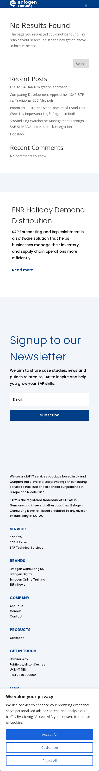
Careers (16, 611)
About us (16, 606)
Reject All (49, 760)
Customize (49, 747)
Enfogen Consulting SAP (27, 569)
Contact (16, 616)
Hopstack (17, 134)
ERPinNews (17, 584)
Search (81, 63)
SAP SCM (16, 537)
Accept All (49, 734)
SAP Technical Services (26, 548)
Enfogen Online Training (27, 579)
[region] (49, 729)
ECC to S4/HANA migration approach (38, 87)
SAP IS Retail (18, 542)
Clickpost (17, 638)
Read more (22, 270)
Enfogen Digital (21, 574)
